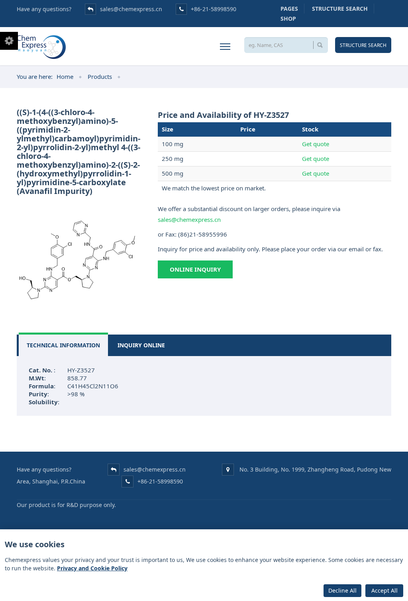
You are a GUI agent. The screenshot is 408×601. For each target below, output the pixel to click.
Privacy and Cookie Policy (92, 568)
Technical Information (63, 345)
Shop (288, 18)
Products (100, 76)
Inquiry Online (141, 345)
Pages (289, 8)
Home (65, 76)
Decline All (342, 590)
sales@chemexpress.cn (131, 9)
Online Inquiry (195, 269)
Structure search (340, 8)
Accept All (384, 590)
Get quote (315, 144)
